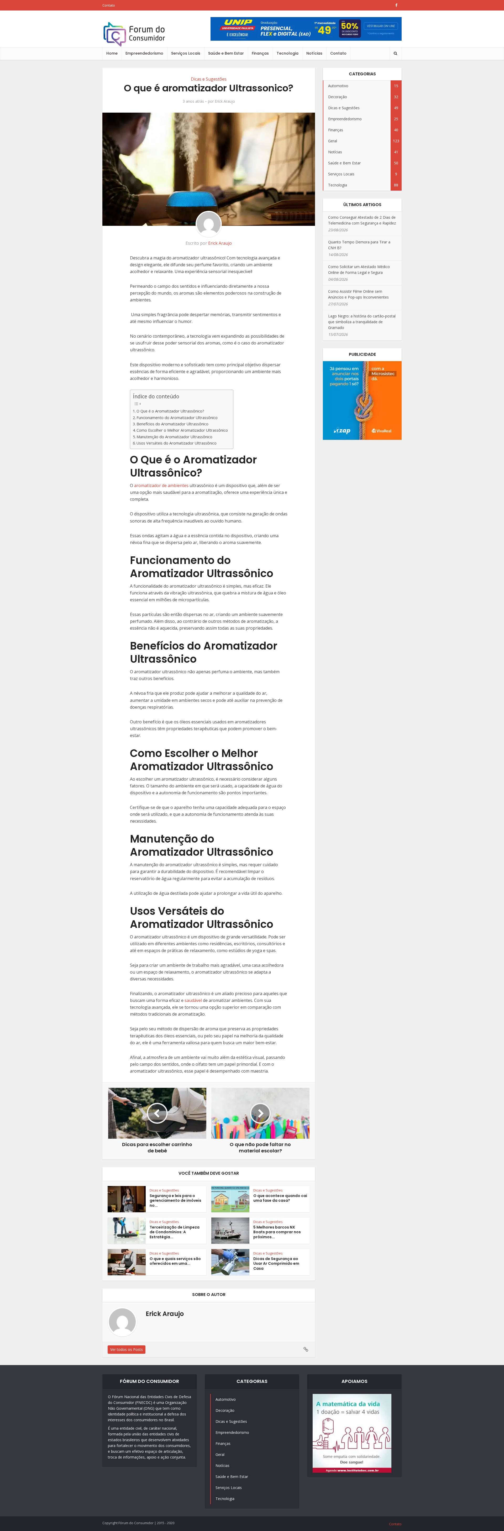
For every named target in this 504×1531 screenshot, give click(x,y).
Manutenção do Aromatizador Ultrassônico (174, 436)
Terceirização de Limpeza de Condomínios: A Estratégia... (175, 1232)
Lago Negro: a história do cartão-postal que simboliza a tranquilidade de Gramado (362, 321)
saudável (193, 1000)
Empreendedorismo (144, 53)
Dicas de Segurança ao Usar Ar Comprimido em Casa (276, 1263)
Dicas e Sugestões (209, 79)
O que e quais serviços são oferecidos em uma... (175, 1261)
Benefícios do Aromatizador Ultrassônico (172, 423)
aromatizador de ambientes (161, 485)
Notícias (314, 53)
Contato (108, 5)
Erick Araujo (225, 101)
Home (112, 53)
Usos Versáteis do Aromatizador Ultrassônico (176, 443)
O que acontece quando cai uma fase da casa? (280, 1198)
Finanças (260, 53)
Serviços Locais (185, 53)
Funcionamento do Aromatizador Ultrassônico (177, 417)
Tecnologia (287, 53)
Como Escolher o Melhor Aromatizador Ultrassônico (182, 430)
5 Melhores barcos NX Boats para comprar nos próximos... (277, 1232)
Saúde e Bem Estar (226, 53)
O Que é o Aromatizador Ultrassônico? (170, 411)
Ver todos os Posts (126, 1349)
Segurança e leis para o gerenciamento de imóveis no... (175, 1200)
